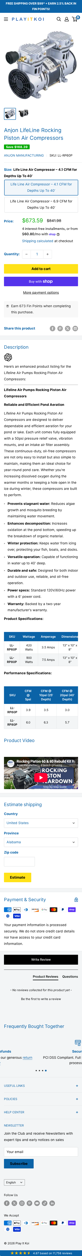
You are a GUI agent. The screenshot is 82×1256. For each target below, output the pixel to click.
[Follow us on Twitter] (14, 1203)
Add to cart (41, 269)
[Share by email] (75, 328)
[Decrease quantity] (26, 254)
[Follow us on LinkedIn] (52, 1203)
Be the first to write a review (41, 999)
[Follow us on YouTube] (37, 1203)
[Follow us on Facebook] (7, 1203)
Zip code (11, 852)
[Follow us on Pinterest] (29, 1203)
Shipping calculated (37, 241)
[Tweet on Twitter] (67, 328)
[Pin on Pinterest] (60, 328)
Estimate (17, 877)
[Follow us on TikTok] (44, 1203)
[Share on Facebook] (52, 328)
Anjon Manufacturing (24, 155)
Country (11, 814)
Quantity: (12, 254)
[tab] (45, 977)
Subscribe (19, 1164)
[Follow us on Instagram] (22, 1203)
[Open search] (59, 19)
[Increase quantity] (47, 254)
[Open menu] (6, 19)
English (11, 1182)
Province (11, 833)
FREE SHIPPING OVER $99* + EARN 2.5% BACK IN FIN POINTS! (41, 6)
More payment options (41, 293)
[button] (41, 998)
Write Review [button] (41, 959)
